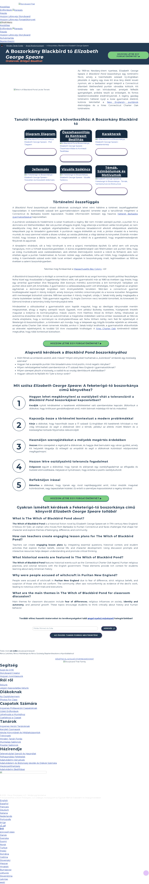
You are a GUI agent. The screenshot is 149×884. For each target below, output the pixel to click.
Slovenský (5, 860)
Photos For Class (8, 699)
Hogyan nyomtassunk (11, 676)
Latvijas (4, 879)
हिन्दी (2, 829)
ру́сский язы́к (7, 832)
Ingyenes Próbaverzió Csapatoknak (18, 708)
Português (5, 819)
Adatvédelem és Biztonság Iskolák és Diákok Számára (28, 763)
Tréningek (5, 735)
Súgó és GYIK (7, 670)
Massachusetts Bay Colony (88, 269)
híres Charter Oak (106, 328)
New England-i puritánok (122, 102)
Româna (4, 854)
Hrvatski (4, 866)
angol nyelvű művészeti (101, 618)
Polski (3, 851)
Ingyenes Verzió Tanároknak (15, 726)
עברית (3, 822)
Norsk (3, 844)
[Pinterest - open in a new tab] (1, 792)
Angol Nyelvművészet (35, 46)
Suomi (3, 841)
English (4, 800)
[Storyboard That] (27, 4)
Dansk (3, 835)
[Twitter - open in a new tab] (1, 788)
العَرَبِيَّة (3, 825)
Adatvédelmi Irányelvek (12, 760)
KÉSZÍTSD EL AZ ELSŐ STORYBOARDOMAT (74, 659)
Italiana (4, 813)
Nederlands (6, 816)
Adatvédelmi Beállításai (12, 769)
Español (4, 803)
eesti (2, 882)
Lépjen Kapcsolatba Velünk (14, 688)
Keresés (108, 628)
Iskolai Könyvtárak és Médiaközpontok (20, 732)
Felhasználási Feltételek (12, 757)
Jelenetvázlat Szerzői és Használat (18, 753)
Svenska (4, 838)
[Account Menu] (6, 22)
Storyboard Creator (10, 673)
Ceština (4, 857)
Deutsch (4, 810)
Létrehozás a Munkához (12, 714)
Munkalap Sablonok (10, 742)
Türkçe (3, 847)
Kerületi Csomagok (10, 729)
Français (4, 807)
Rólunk (3, 685)
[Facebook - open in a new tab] (1, 781)
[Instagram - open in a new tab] (1, 785)
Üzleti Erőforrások (9, 711)
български (5, 869)
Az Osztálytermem (10, 696)
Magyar (4, 863)
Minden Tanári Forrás (14, 46)
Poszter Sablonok (9, 745)
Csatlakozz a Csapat (10, 717)
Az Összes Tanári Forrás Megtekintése (76, 635)
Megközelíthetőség (10, 766)
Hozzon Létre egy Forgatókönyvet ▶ (128, 55)
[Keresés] (17, 10)
